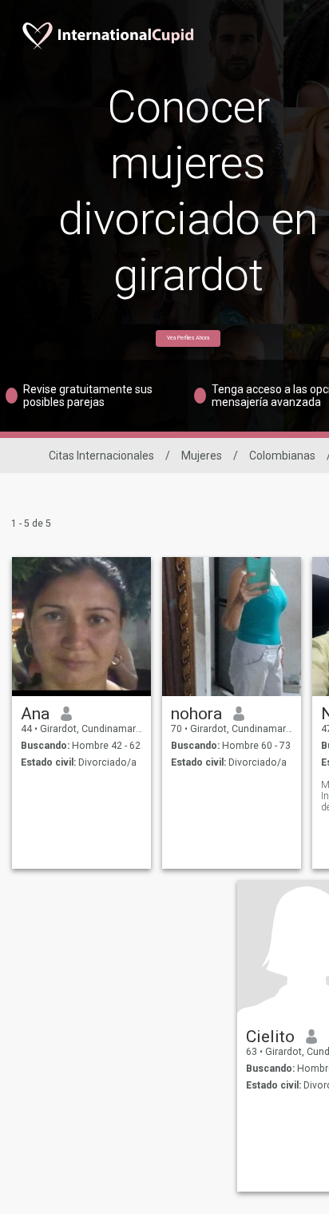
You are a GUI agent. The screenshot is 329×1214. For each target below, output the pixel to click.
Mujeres (201, 455)
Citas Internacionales (101, 455)
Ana (35, 713)
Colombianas (282, 455)
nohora (196, 713)
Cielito (270, 1036)
